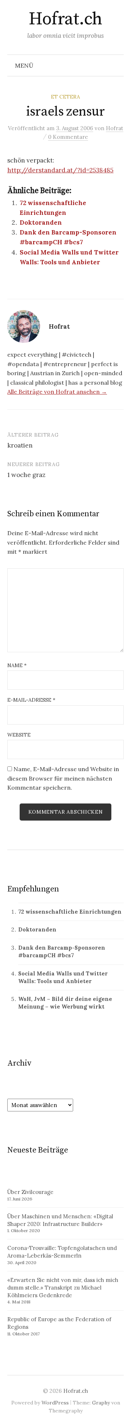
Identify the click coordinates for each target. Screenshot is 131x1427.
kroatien (20, 445)
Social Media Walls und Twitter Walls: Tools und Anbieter (63, 977)
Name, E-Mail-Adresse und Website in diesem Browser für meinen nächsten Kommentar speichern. (63, 778)
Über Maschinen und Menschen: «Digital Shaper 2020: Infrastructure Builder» (60, 1220)
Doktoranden (41, 223)
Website (19, 734)
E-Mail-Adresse (31, 700)
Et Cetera (65, 96)
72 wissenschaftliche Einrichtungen (70, 911)
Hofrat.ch (65, 19)
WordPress (55, 1402)
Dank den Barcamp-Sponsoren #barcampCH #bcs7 (61, 951)
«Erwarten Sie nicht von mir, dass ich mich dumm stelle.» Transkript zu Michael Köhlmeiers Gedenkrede (62, 1287)
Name (17, 665)
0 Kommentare (68, 136)
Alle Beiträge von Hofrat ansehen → (57, 391)
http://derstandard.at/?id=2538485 (60, 170)
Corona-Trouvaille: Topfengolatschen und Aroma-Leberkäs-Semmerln (62, 1251)
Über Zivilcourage (30, 1192)
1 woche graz (26, 475)
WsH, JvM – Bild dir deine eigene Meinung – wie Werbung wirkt (65, 1002)
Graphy (101, 1402)
